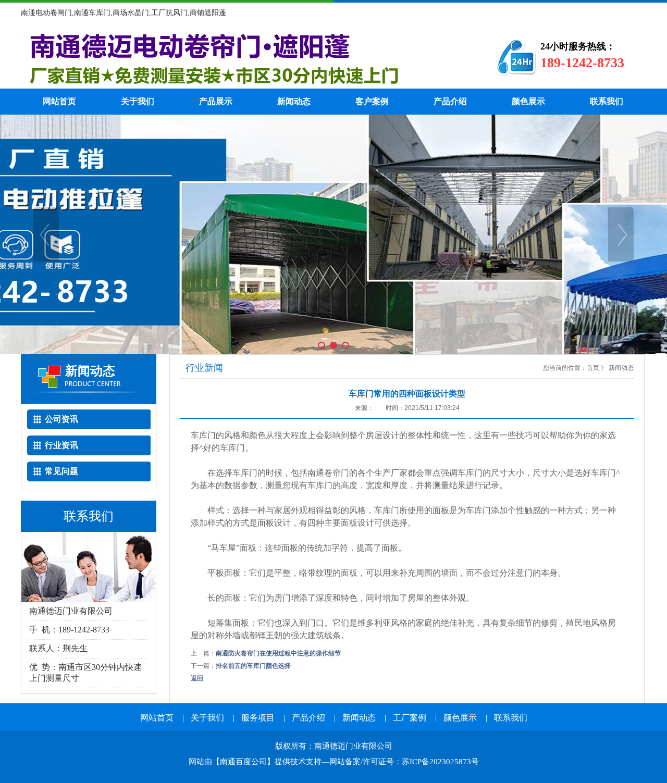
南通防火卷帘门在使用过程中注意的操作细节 (278, 653)
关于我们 (137, 101)
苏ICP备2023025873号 (440, 761)
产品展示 (215, 101)
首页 (593, 367)
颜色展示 (528, 101)
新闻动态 (294, 101)
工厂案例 (409, 717)
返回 (197, 678)
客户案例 (372, 101)
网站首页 (59, 101)
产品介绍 (450, 101)
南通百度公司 (243, 761)
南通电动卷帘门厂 (242, 57)
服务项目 (258, 717)
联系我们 (606, 101)
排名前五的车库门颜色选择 (253, 665)
